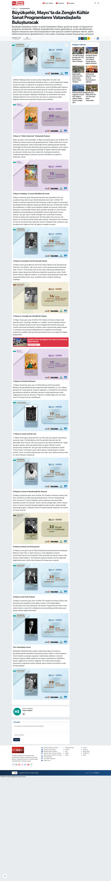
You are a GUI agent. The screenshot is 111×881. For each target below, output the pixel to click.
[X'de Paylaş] (82, 38)
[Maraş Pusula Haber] (18, 3)
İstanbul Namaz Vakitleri (50, 751)
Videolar (61, 3)
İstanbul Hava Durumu (50, 749)
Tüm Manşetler (48, 757)
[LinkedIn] (25, 764)
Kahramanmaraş (25, 8)
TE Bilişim (96, 773)
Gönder (16, 739)
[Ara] (95, 3)
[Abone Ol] (97, 38)
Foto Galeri (49, 3)
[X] (16, 764)
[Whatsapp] (31, 764)
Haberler (15, 8)
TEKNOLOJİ (86, 753)
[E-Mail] (23, 714)
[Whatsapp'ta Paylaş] (85, 38)
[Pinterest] (19, 764)
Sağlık (67, 753)
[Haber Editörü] (17, 711)
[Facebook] (13, 764)
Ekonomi (85, 749)
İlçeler (84, 755)
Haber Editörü (27, 710)
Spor (66, 751)
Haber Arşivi (47, 760)
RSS (15, 773)
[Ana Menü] (98, 3)
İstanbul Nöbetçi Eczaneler (51, 747)
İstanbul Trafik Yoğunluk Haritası (52, 753)
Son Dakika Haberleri (49, 758)
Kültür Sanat (86, 751)
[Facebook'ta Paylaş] (79, 38)
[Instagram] (22, 764)
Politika (67, 749)
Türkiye (85, 747)
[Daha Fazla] (88, 38)
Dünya (67, 755)
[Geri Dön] (4, 876)
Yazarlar (71, 3)
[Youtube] (28, 764)
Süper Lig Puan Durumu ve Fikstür (53, 755)
